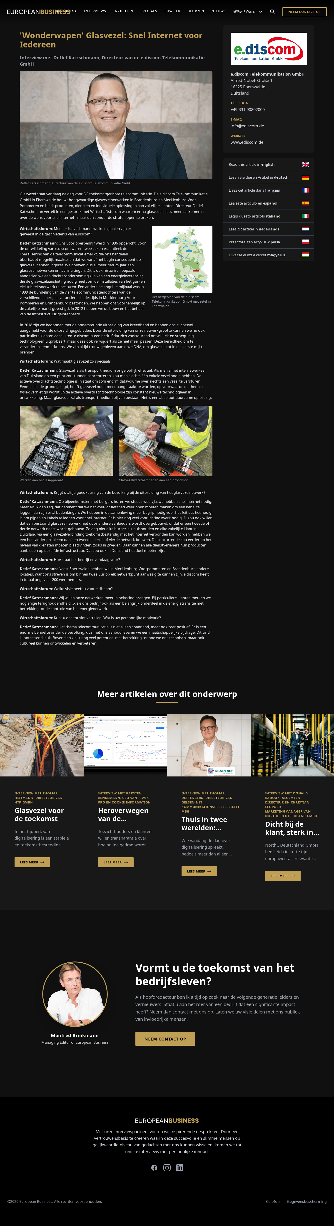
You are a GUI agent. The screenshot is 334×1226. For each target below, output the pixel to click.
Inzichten (123, 11)
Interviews (95, 11)
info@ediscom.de (247, 125)
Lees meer (29, 862)
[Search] (272, 12)
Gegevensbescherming (307, 1201)
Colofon (273, 1201)
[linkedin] (179, 1167)
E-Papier (172, 11)
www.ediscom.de (247, 142)
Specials (149, 11)
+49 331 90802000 (248, 109)
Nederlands (246, 12)
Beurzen (196, 11)
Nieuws (219, 11)
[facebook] (154, 1167)
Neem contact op (304, 12)
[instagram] (167, 1167)
